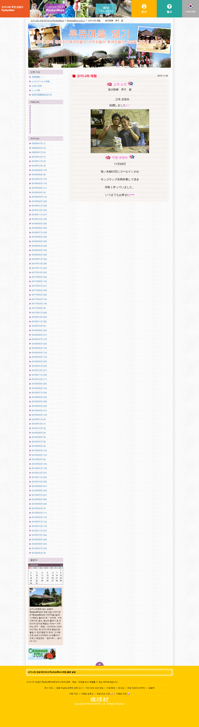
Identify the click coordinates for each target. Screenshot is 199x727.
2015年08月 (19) (39, 388)
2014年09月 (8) (39, 432)
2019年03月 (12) (39, 196)
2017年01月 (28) (39, 312)
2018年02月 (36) (39, 254)
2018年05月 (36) (39, 241)
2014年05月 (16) (39, 450)
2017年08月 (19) (39, 281)
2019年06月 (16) (39, 183)
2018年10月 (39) (39, 219)
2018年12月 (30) (39, 210)
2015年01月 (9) (39, 419)
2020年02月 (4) (39, 147)
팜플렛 (152, 687)
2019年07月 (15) (39, 179)
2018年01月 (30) (39, 259)
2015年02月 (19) (39, 414)
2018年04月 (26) (39, 245)
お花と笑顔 (37, 85)
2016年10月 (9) (39, 325)
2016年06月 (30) (39, 343)
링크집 (121, 687)
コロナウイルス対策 (41, 81)
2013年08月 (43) (39, 490)
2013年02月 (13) (39, 517)
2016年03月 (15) (39, 356)
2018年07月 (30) (39, 232)
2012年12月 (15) (39, 526)
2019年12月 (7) (39, 156)
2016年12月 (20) (39, 316)
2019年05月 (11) (39, 187)
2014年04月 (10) (39, 455)
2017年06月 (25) (39, 290)
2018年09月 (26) (39, 223)
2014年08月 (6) (39, 437)
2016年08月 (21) (39, 334)
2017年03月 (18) (39, 303)
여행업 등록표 (87, 693)
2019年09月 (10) (39, 170)
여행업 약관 (121, 693)
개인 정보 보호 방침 (94, 687)
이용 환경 (110, 687)
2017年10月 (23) (39, 272)
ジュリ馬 (36, 90)
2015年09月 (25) (39, 383)
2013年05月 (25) (39, 503)
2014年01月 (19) (39, 468)
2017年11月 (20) (39, 268)
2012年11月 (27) (39, 530)
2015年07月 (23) (39, 392)
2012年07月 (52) (39, 548)
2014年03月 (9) (39, 459)
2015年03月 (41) (39, 410)
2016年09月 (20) (39, 330)
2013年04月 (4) (39, 508)
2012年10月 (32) (39, 535)
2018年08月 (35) (39, 227)
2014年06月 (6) (39, 446)
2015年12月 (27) (39, 370)
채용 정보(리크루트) (136, 687)
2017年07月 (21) (39, 285)
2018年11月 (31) (39, 214)
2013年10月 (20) (39, 481)
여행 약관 (73, 693)
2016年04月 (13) (39, 352)
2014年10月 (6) (39, 428)
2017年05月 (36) (39, 294)
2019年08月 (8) (39, 174)
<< (29, 565)
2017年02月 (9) (39, 308)
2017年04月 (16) (39, 299)
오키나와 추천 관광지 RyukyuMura (12, 8)
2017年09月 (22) (39, 276)
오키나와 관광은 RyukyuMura (40, 681)
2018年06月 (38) (39, 236)
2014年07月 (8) (39, 441)
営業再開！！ (38, 76)
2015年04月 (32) (39, 406)
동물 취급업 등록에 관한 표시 (69, 687)
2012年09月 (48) (39, 539)
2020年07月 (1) (39, 143)
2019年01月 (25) (39, 205)
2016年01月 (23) (39, 366)
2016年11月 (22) (39, 321)
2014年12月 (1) (39, 423)
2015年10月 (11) (39, 379)
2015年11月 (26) (39, 374)
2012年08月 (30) (39, 543)
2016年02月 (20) (39, 361)
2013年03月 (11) (39, 512)
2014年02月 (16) (39, 463)
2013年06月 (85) (39, 499)
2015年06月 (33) (39, 397)
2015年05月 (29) (39, 401)
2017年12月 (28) (39, 263)
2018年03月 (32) (39, 250)
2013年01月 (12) (39, 521)
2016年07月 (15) (39, 339)
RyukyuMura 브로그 (76, 20)
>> (62, 565)
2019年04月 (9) (39, 192)
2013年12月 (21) (39, 472)
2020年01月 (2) (39, 152)
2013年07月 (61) (39, 495)
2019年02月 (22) (39, 201)
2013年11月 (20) (39, 477)
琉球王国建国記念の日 (42, 94)
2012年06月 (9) (39, 552)
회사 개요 (48, 687)
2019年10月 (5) (39, 165)
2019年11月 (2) (39, 161)
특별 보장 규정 (103, 693)
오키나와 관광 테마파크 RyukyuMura (47, 20)
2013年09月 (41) (39, 486)
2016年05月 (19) (39, 348)
